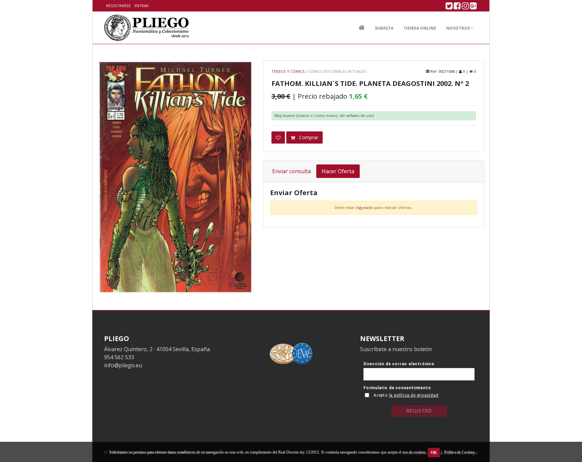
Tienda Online (419, 28)
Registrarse (118, 5)
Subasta (384, 28)
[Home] (146, 27)
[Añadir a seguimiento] (278, 137)
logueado (364, 207)
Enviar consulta (291, 171)
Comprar (308, 137)
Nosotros (458, 28)
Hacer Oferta (338, 171)
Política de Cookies (459, 452)
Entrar (141, 5)
